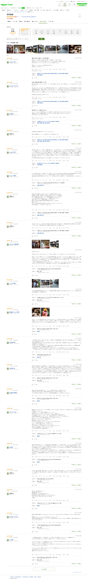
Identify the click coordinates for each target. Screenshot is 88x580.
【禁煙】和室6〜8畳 (40, 185)
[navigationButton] (79, 49)
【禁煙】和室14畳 (40, 102)
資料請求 (39, 576)
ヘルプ (57, 1)
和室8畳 (38, 331)
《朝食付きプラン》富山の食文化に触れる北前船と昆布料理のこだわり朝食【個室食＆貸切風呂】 (53, 73)
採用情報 (31, 576)
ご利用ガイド (62, 1)
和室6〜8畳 (39, 357)
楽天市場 (78, 1)
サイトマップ (67, 1)
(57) (43, 21)
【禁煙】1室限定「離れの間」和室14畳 (43, 122)
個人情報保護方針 (17, 576)
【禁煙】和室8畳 (39, 74)
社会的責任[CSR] (25, 576)
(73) (27, 21)
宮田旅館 (10, 14)
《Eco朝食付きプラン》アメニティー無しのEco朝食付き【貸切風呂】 (48, 121)
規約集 (35, 576)
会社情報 (11, 576)
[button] (10, 49)
